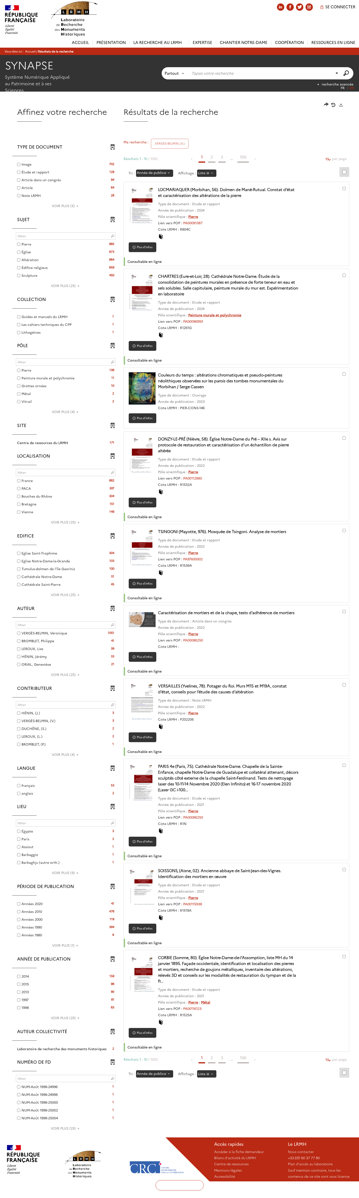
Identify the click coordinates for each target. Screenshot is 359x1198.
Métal (205, 1002)
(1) (63, 945)
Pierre (193, 216)
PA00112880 (192, 478)
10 (327, 159)
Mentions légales (228, 1170)
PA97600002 (193, 559)
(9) (64, 873)
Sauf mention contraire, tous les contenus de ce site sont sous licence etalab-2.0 (318, 1176)
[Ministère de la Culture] (32, 1159)
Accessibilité (224, 1176)
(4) (64, 412)
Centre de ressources (231, 1164)
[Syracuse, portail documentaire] (74, 19)
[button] (66, 443)
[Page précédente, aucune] (192, 159)
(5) (64, 206)
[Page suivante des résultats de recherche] (255, 159)
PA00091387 (192, 223)
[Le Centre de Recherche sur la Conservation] (157, 1159)
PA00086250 (193, 640)
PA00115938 (192, 904)
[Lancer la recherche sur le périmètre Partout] (346, 73)
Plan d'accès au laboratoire (310, 1164)
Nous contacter (301, 1152)
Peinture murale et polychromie (214, 315)
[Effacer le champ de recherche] (337, 73)
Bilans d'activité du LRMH (235, 1158)
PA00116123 (192, 1008)
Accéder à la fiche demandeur (239, 1152)
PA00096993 (193, 321)
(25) (64, 286)
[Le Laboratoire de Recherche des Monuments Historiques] (94, 1159)
